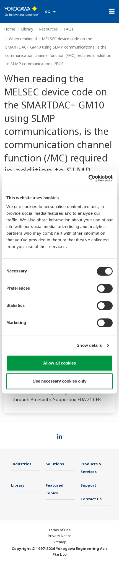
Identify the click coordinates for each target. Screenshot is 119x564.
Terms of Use (59, 529)
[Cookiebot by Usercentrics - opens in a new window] (88, 178)
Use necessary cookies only (59, 381)
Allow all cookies (59, 362)
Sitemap (59, 541)
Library (27, 29)
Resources (48, 29)
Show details (89, 345)
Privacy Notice (59, 535)
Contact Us (91, 498)
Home (9, 29)
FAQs (68, 29)
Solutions (55, 463)
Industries (21, 463)
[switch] (105, 288)
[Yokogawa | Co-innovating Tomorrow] (22, 11)
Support (88, 485)
